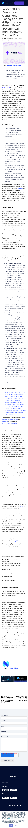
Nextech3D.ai (7, 38)
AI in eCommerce (16, 65)
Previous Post (5, 674)
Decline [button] (16, 825)
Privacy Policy (10, 818)
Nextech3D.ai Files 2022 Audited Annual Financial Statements (21, 698)
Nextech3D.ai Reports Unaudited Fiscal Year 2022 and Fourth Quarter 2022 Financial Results (7, 700)
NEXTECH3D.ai (13, 768)
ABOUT (13, 772)
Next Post (23, 674)
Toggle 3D (9, 65)
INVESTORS (13, 776)
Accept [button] (11, 825)
